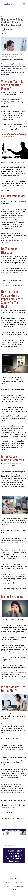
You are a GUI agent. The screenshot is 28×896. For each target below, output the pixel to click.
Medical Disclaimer (18, 886)
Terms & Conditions (17, 882)
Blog (2, 13)
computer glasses (15, 285)
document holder (11, 430)
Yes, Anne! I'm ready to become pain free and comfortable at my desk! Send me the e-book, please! (14, 855)
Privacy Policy (8, 886)
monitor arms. (18, 543)
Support (8, 882)
